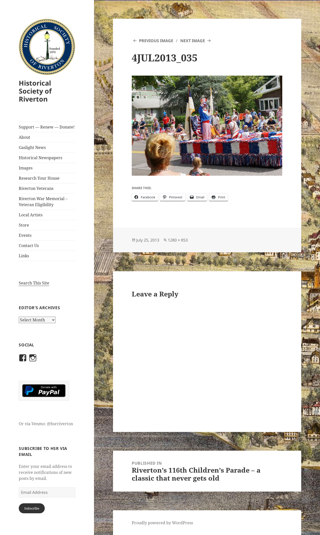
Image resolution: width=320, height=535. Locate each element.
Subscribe (31, 508)
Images (25, 168)
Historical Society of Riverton (35, 91)
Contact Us (29, 245)
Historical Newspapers (40, 157)
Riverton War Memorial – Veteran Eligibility (43, 201)
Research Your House (39, 178)
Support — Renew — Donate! (46, 127)
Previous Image (156, 40)
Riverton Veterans (36, 188)
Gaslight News (32, 147)
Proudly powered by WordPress (162, 523)
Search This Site (34, 283)
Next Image (192, 40)
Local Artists (30, 215)
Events (25, 235)
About (24, 137)
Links (24, 256)
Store (24, 225)
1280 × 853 (178, 240)
